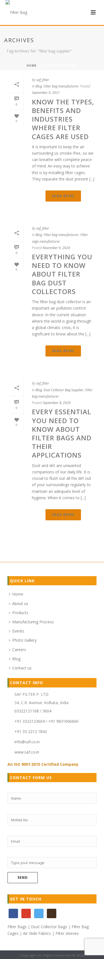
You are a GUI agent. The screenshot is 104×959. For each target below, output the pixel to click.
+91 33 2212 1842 (30, 731)
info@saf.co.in (27, 741)
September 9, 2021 (46, 92)
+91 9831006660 (63, 721)
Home (32, 65)
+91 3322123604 (29, 721)
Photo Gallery (24, 640)
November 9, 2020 (56, 247)
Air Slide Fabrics (37, 933)
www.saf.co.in (26, 752)
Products (20, 612)
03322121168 (26, 711)
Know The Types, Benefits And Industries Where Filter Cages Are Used (63, 119)
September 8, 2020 (57, 402)
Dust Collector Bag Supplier (63, 390)
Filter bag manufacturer (61, 86)
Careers (19, 649)
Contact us (22, 668)
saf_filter (42, 79)
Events (18, 631)
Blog (38, 86)
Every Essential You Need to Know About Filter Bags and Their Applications (62, 433)
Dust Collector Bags (49, 926)
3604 (46, 711)
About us (20, 603)
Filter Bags (17, 926)
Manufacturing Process (33, 621)
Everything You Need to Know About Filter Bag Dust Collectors (62, 274)
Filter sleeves (67, 933)
